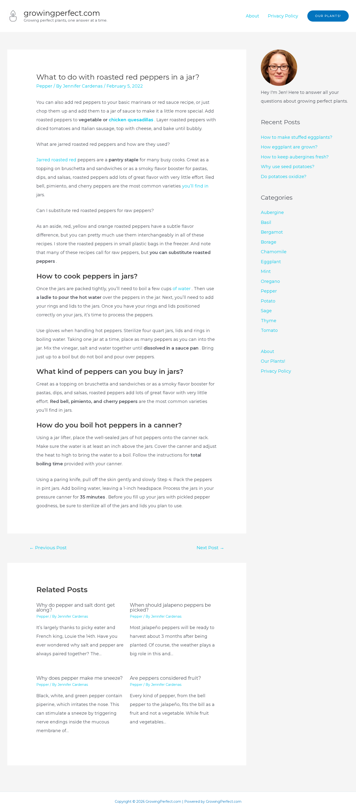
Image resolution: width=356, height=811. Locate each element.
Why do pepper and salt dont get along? (75, 607)
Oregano (270, 281)
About (252, 16)
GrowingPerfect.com (62, 13)
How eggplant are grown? (289, 147)
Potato (268, 301)
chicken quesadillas (132, 120)
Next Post (210, 547)
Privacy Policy (283, 16)
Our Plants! (273, 361)
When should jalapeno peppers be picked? (170, 607)
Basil (266, 222)
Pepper (44, 86)
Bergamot (272, 232)
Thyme (268, 320)
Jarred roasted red (56, 160)
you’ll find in (195, 186)
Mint (266, 271)
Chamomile (273, 251)
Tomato (269, 330)
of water (182, 288)
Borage (268, 242)
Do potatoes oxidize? (283, 176)
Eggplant (271, 261)
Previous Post (48, 547)
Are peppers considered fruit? (165, 678)
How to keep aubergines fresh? (295, 157)
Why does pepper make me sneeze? (79, 678)
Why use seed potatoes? (287, 166)
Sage (266, 310)
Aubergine (272, 212)
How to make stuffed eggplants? (296, 137)
